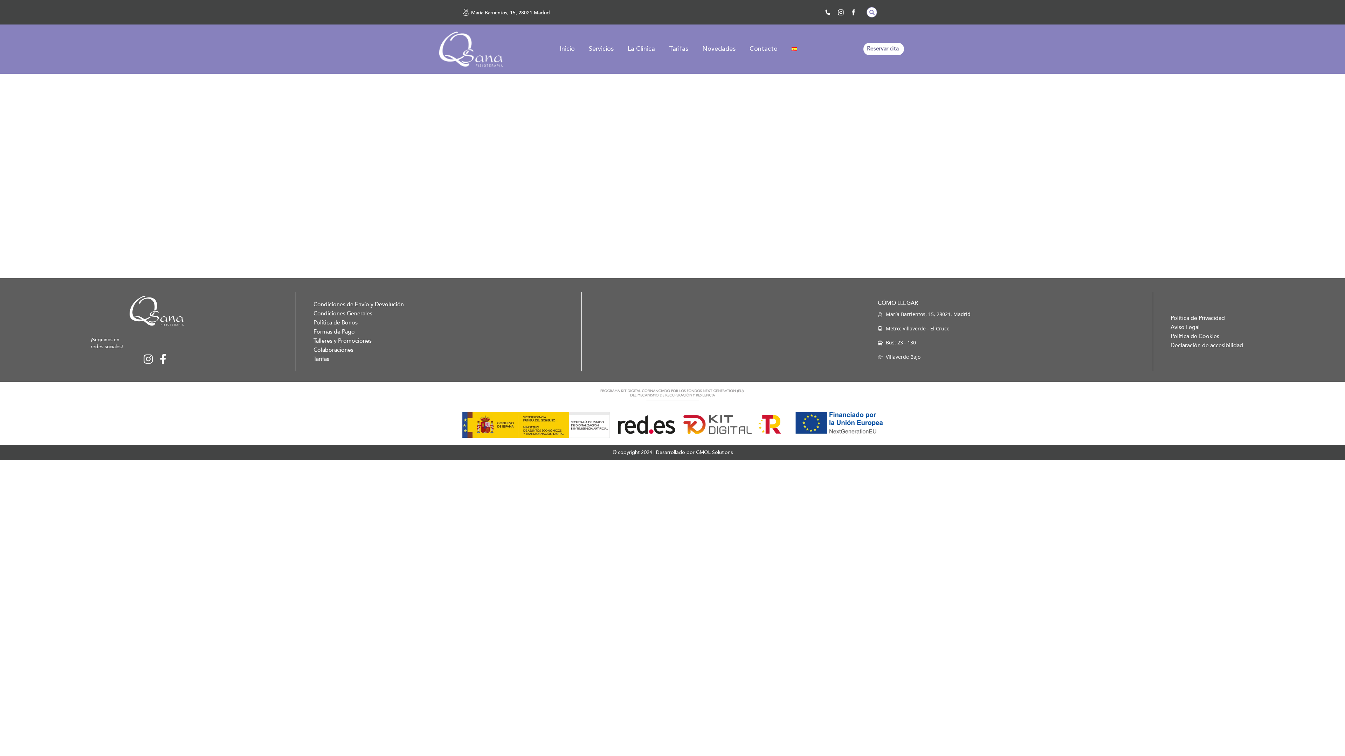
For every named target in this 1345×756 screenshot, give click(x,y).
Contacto (764, 49)
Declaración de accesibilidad (1207, 345)
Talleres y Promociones (342, 340)
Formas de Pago (334, 331)
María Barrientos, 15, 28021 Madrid (510, 13)
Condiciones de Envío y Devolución (358, 304)
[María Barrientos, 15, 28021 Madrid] (465, 12)
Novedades (719, 49)
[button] (872, 12)
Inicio (567, 49)
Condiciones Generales (342, 313)
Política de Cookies (1195, 336)
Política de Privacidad (1198, 318)
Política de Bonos (335, 322)
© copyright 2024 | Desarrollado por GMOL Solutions (673, 452)
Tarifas (678, 49)
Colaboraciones (333, 350)
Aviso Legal (1185, 327)
